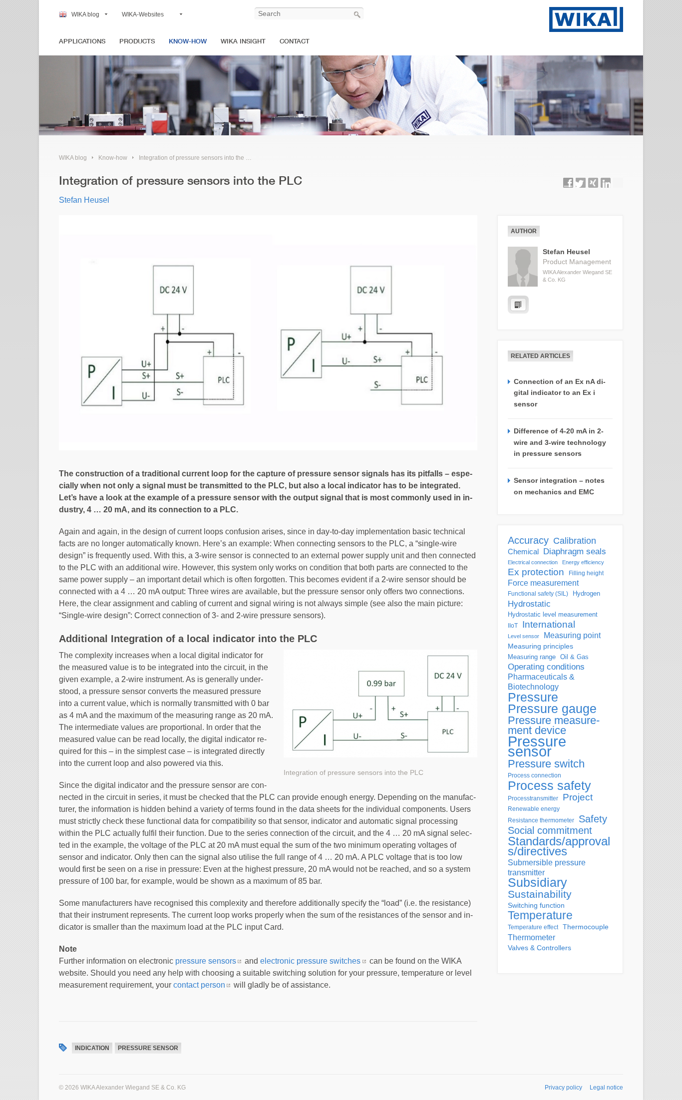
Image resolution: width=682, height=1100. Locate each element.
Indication (92, 1048)
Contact (295, 41)
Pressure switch (546, 764)
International (548, 625)
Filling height (586, 573)
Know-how (188, 41)
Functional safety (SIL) (538, 594)
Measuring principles (540, 646)
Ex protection (536, 572)
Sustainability (540, 894)
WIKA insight (243, 41)
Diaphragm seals (574, 551)
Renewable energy (534, 809)
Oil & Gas (574, 657)
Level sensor (523, 636)
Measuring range (532, 657)
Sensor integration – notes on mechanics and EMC (559, 485)
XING (593, 183)
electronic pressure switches (310, 961)
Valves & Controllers (539, 948)
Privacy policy (563, 1087)
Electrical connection (533, 562)
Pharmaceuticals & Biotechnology (541, 682)
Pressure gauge (552, 709)
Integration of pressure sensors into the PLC (198, 157)
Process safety (549, 785)
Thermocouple (586, 927)
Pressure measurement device (554, 725)
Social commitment (550, 830)
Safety (593, 819)
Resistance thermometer (541, 820)
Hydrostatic (529, 604)
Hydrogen (586, 593)
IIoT (513, 625)
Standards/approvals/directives (559, 846)
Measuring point (572, 635)
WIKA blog (85, 14)
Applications (82, 41)
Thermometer (531, 937)
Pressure (533, 697)
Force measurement (543, 583)
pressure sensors (205, 961)
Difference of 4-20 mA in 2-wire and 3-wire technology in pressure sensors (560, 442)
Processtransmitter (533, 798)
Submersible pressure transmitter (547, 867)
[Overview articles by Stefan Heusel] (518, 304)
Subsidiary (537, 883)
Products (137, 41)
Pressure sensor (148, 1048)
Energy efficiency (583, 562)
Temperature (540, 915)
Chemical (523, 551)
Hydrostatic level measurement (553, 614)
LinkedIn (606, 183)
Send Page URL (618, 183)
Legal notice (606, 1087)
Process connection (534, 775)
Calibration (574, 541)
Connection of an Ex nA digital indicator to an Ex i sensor (560, 392)
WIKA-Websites (143, 14)
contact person (199, 985)
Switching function (536, 905)
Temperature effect (533, 927)
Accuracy (528, 540)
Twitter (581, 183)
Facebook (568, 183)
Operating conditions (546, 667)
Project (578, 797)
